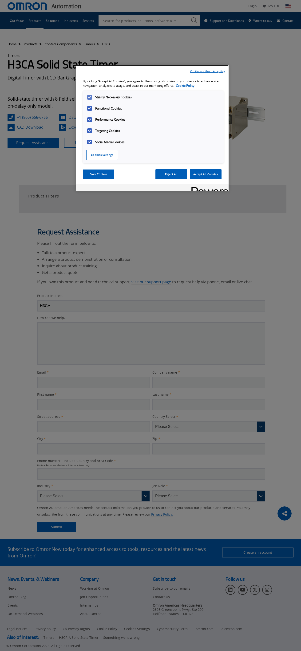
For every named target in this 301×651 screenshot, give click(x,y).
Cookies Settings (102, 155)
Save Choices (98, 174)
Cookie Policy (185, 86)
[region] (152, 128)
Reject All (171, 174)
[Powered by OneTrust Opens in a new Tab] (208, 188)
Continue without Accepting (207, 71)
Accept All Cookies (205, 174)
